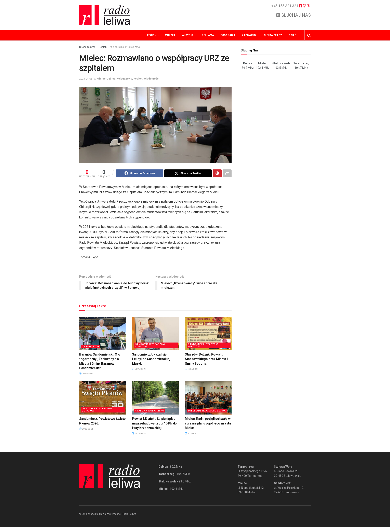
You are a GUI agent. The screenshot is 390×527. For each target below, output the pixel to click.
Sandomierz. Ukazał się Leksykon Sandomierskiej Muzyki (151, 359)
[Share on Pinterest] (217, 173)
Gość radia (227, 35)
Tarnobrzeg (90, 346)
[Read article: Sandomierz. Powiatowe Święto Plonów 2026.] (102, 398)
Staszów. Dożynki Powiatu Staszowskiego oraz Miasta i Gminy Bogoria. (206, 359)
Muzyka (170, 35)
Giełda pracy (273, 35)
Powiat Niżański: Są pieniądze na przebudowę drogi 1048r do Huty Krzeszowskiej (154, 423)
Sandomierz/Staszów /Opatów (150, 345)
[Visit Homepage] (104, 15)
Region (151, 35)
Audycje (187, 35)
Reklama (208, 35)
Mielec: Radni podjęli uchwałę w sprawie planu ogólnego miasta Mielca (208, 423)
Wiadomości (151, 78)
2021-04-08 (85, 78)
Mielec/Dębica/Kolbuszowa (125, 47)
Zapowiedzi (249, 35)
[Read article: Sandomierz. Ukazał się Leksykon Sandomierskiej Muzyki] (155, 333)
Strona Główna (87, 47)
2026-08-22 (87, 373)
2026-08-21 (193, 369)
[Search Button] (309, 35)
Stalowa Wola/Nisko (149, 410)
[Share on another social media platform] (227, 173)
